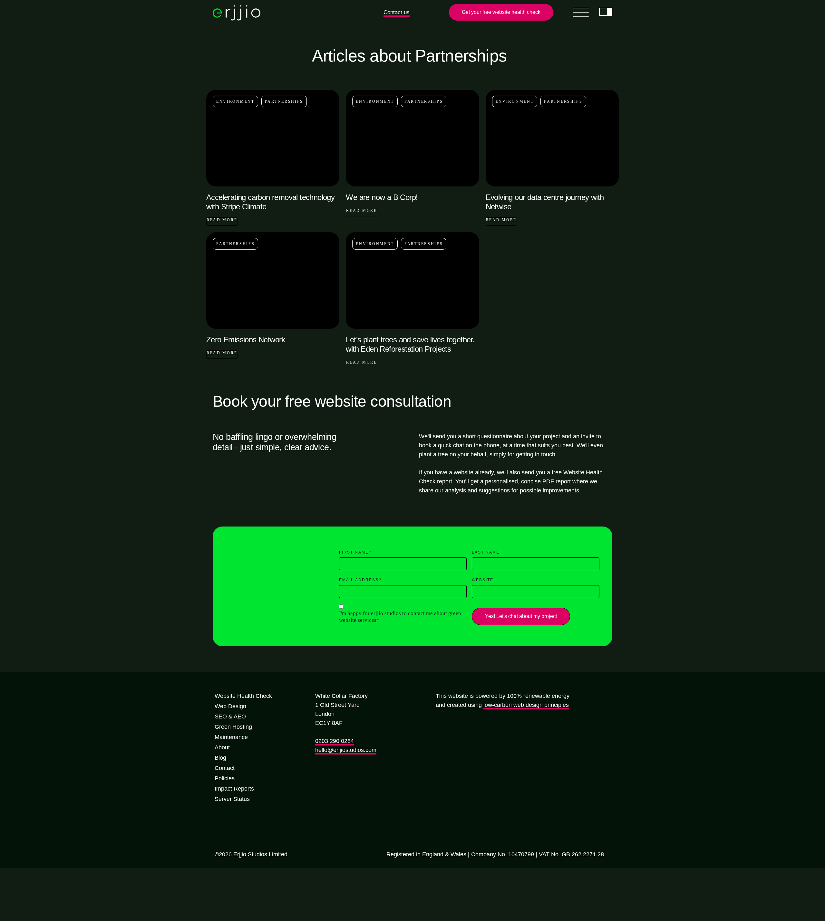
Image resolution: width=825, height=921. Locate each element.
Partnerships (284, 102)
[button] (398, 13)
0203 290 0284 (334, 742)
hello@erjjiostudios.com (345, 751)
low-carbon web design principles (526, 706)
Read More (222, 221)
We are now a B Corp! (382, 198)
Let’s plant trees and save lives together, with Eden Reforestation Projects (410, 346)
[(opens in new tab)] (443, 744)
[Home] (236, 19)
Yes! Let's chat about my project (514, 617)
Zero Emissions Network (245, 341)
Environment (235, 102)
